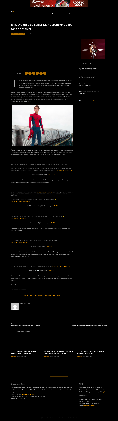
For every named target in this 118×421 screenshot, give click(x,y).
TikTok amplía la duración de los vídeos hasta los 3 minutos (25, 326)
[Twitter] (100, 14)
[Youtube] (106, 14)
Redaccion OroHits (25, 303)
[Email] (41, 73)
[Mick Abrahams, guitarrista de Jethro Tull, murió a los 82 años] (104, 85)
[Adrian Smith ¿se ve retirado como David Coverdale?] (104, 93)
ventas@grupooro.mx (89, 405)
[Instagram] (94, 14)
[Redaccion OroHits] (15, 306)
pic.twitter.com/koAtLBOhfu (20, 242)
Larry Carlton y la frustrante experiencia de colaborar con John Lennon (89, 77)
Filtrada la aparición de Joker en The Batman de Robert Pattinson (42, 295)
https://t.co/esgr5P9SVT (18, 219)
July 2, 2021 (54, 206)
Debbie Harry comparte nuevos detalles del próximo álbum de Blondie (89, 326)
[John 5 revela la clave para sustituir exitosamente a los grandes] (104, 69)
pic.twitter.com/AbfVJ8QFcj (61, 266)
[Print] (44, 73)
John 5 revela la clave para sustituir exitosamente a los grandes (88, 69)
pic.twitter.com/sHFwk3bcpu (20, 202)
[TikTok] (97, 14)
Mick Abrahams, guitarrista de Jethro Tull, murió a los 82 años (88, 84)
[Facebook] (91, 14)
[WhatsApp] (103, 14)
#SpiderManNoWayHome (44, 192)
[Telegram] (33, 73)
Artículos (14, 34)
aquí (103, 392)
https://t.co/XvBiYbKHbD (64, 170)
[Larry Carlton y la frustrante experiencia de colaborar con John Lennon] (104, 77)
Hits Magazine (21, 34)
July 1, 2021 (51, 175)
